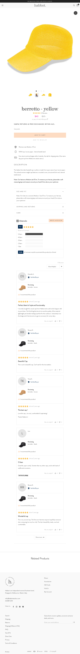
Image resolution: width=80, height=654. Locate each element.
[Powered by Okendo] (21, 221)
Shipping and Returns (25, 207)
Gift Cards (47, 585)
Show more (39, 537)
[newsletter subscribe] (74, 622)
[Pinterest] (20, 606)
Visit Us (46, 588)
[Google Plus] (23, 606)
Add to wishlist (40, 140)
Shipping (7, 619)
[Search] (74, 5)
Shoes (46, 578)
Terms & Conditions (11, 643)
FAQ (6, 629)
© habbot (7, 652)
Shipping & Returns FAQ (12, 626)
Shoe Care (8, 636)
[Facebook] (13, 606)
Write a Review (56, 220)
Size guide (17, 129)
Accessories (47, 581)
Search (7, 616)
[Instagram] (16, 606)
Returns (7, 622)
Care (18, 213)
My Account (48, 592)
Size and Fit (21, 191)
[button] (2, 5)
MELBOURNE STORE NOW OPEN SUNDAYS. (40, 1)
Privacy (7, 640)
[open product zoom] (75, 13)
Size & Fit (8, 633)
